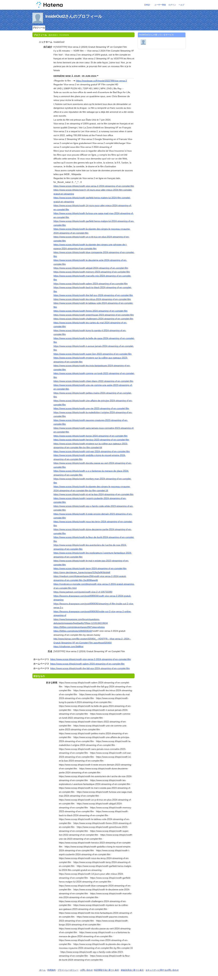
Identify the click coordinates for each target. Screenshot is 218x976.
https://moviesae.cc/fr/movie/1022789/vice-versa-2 (101, 80)
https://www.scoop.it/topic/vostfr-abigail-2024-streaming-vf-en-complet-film (90, 268)
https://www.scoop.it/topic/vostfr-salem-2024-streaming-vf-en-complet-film (90, 283)
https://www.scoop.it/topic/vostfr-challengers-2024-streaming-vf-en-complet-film (93, 318)
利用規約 (51, 970)
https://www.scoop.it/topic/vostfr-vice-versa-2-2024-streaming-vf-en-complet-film (93, 186)
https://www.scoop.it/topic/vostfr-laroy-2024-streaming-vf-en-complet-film (90, 568)
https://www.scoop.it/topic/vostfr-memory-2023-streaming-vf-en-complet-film (91, 272)
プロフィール (39, 27)
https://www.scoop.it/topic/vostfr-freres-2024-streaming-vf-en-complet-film (90, 311)
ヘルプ (181, 5)
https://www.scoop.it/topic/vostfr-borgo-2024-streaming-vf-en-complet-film (90, 436)
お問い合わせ (86, 970)
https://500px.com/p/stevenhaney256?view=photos (79, 627)
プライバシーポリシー (68, 970)
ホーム (42, 970)
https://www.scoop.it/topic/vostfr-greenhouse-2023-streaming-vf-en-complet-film (93, 315)
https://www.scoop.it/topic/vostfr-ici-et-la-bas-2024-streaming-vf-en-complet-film (93, 494)
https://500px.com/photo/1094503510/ (72, 631)
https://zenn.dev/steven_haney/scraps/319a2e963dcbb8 (81, 572)
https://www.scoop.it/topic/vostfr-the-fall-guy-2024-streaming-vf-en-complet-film (93, 295)
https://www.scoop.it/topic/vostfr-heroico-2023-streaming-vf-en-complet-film (91, 439)
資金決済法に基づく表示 (132, 970)
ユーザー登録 (160, 5)
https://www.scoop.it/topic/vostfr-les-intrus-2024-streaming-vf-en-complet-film (92, 299)
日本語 (147, 5)
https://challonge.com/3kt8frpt (68, 646)
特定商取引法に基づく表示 (106, 970)
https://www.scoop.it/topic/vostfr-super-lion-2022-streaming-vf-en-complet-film (92, 354)
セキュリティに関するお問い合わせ (162, 970)
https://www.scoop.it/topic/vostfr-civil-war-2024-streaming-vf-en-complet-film (91, 451)
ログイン (172, 5)
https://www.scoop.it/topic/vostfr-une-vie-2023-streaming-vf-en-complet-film (91, 408)
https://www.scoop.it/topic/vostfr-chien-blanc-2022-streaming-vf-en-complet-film (93, 381)
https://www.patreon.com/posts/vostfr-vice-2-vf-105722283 (82, 592)
